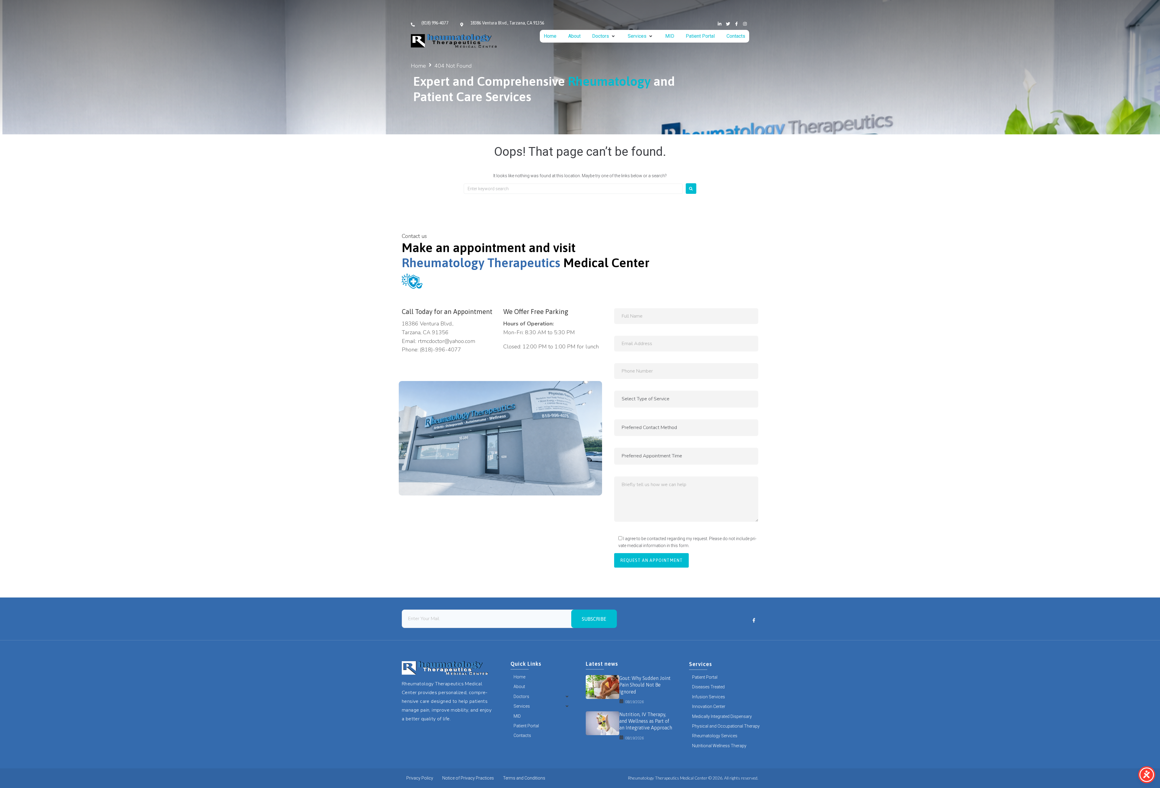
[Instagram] (745, 24)
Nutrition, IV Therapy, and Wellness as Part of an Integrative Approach (645, 721)
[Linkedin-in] (719, 24)
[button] (604, 36)
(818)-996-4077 (440, 349)
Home (418, 65)
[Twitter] (728, 24)
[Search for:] (573, 189)
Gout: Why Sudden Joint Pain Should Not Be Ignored (645, 684)
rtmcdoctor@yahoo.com (446, 341)
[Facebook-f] (736, 24)
